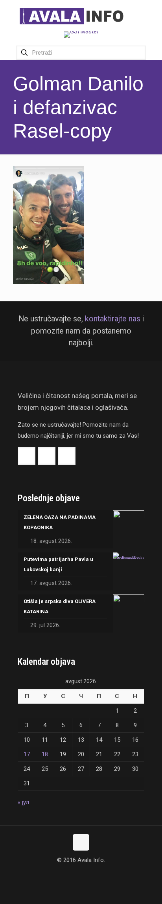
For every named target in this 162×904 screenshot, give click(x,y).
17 (27, 754)
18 (45, 754)
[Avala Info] (75, 16)
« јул (23, 802)
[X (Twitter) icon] (81, 874)
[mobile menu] (151, 15)
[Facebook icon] (73, 874)
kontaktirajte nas (112, 318)
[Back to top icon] (81, 842)
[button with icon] (26, 456)
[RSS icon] (89, 874)
